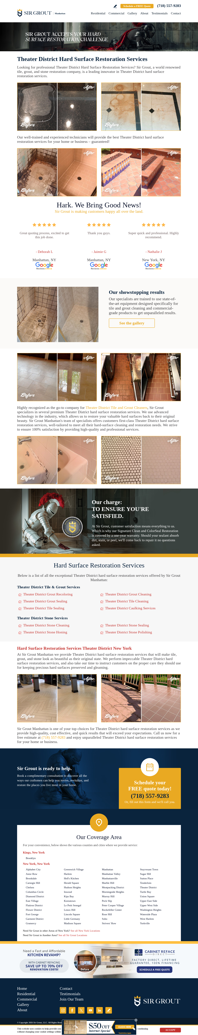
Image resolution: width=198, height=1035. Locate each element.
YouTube (90, 1010)
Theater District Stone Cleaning (46, 625)
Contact (176, 13)
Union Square (147, 896)
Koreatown (70, 900)
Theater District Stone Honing (45, 632)
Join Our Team (71, 999)
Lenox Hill (69, 909)
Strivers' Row (109, 923)
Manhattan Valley (111, 873)
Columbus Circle (35, 891)
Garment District (34, 918)
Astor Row (31, 873)
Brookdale (31, 878)
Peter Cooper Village (113, 905)
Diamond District (35, 896)
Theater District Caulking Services (130, 608)
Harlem (68, 873)
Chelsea (30, 887)
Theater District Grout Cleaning (128, 594)
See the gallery (131, 323)
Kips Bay (69, 896)
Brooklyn (31, 858)
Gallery (132, 13)
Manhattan (107, 869)
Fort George (32, 914)
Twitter (81, 1010)
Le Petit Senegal (72, 905)
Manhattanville (110, 878)
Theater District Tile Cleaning (127, 601)
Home (22, 988)
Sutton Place (146, 878)
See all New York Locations (85, 930)
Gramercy (31, 923)
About (144, 13)
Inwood (68, 891)
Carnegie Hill (33, 882)
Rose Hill (107, 914)
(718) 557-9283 (169, 6)
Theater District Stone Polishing (128, 632)
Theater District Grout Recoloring (48, 594)
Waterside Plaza (148, 914)
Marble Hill (108, 882)
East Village (32, 900)
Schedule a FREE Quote (137, 6)
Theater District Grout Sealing (45, 601)
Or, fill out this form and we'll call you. (150, 802)
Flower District (34, 909)
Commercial (116, 13)
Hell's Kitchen (71, 878)
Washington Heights (150, 909)
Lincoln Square (72, 914)
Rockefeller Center (112, 909)
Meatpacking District (113, 887)
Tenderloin (145, 882)
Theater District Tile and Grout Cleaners (116, 408)
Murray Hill (108, 896)
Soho (104, 918)
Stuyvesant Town (149, 869)
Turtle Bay (145, 891)
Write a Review (115, 6)
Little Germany (72, 918)
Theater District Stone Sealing (127, 625)
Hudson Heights (72, 887)
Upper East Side (148, 900)
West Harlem (147, 918)
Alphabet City (33, 869)
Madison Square (72, 923)
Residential (98, 13)
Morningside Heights (113, 891)
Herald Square (71, 882)
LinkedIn (99, 1010)
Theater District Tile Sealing (43, 608)
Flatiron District (34, 905)
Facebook (72, 1010)
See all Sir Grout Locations (72, 935)
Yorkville (145, 923)
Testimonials (159, 13)
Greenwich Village (74, 869)
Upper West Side (149, 905)
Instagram (63, 1010)
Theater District (148, 887)
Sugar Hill (145, 873)
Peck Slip (107, 900)
